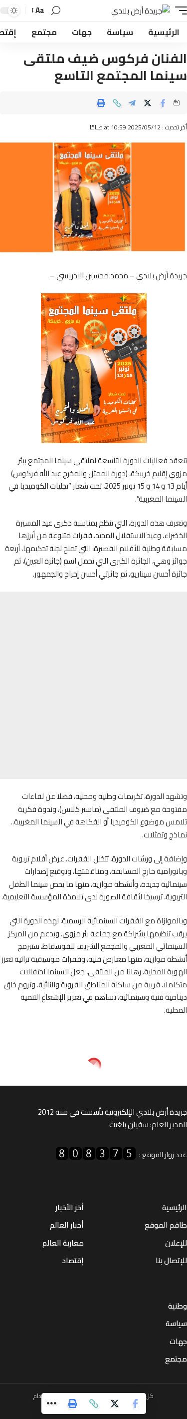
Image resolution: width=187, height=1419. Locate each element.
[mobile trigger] (178, 10)
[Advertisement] (93, 685)
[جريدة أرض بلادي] (140, 10)
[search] (56, 10)
